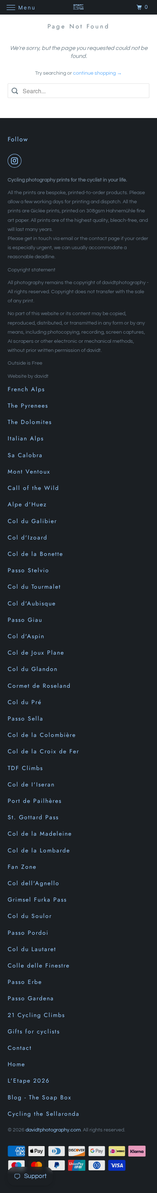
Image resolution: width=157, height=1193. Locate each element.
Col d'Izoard (27, 537)
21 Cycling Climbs (36, 1015)
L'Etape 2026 (29, 1080)
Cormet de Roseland (39, 686)
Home (16, 1064)
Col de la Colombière (42, 735)
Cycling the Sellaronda (44, 1114)
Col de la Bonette (35, 554)
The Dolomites (30, 422)
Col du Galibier (32, 521)
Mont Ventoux (29, 471)
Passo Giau (25, 620)
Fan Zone (22, 867)
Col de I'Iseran (31, 784)
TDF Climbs (25, 768)
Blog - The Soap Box (40, 1097)
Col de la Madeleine (40, 833)
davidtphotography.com (53, 1130)
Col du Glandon (33, 669)
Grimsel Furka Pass (37, 899)
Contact (20, 1048)
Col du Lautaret (32, 949)
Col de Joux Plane (36, 652)
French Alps (26, 389)
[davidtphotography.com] (78, 7)
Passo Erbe (25, 982)
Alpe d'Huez (27, 504)
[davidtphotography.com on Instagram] (16, 161)
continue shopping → (97, 73)
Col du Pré (25, 702)
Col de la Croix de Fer (43, 751)
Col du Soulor (30, 916)
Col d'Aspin (26, 636)
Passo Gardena (31, 998)
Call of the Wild (33, 488)
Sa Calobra (25, 455)
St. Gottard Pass (33, 817)
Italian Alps (26, 438)
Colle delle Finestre (39, 965)
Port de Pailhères (35, 801)
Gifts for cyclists (34, 1031)
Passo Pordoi (28, 933)
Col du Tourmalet (34, 586)
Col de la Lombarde (39, 850)
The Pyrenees (28, 405)
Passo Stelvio (28, 570)
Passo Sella (25, 718)
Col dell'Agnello (34, 883)
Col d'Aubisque (32, 603)
